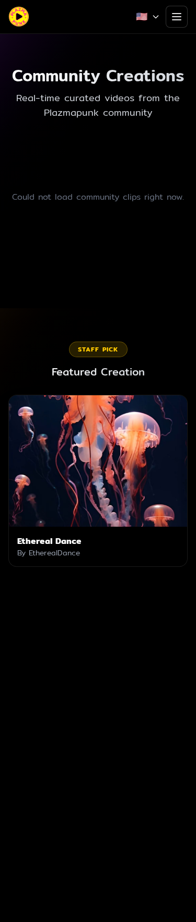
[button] (98, 481)
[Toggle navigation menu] (177, 17)
